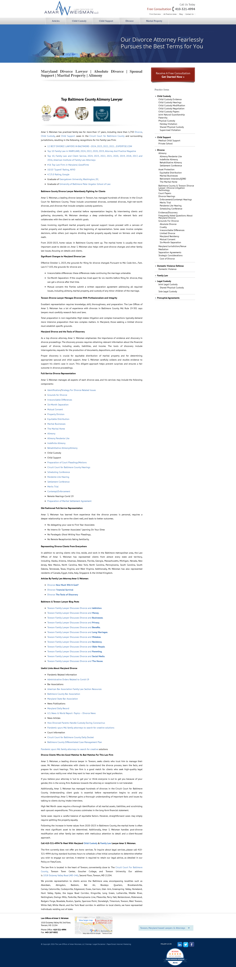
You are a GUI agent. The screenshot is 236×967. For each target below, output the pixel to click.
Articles (56, 21)
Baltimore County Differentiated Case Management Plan (74, 742)
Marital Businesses (169, 175)
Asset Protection (166, 169)
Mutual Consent (167, 239)
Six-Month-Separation (170, 242)
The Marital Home (168, 181)
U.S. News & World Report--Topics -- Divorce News (71, 713)
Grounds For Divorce (168, 220)
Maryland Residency (169, 236)
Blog (181, 14)
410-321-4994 (185, 9)
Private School (165, 143)
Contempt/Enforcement (59, 491)
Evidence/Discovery (168, 212)
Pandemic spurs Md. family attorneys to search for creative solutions (80, 727)
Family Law (162, 275)
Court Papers (164, 193)
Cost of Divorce (167, 258)
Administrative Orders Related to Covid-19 (68, 679)
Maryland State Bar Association (62, 698)
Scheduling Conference (171, 208)
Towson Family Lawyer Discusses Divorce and (73, 622)
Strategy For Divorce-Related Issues (78, 390)
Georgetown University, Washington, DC (79, 179)
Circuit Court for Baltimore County (106, 136)
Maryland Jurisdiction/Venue (172, 246)
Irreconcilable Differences (172, 230)
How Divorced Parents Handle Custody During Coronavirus (76, 722)
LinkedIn (179, 944)
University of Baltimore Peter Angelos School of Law (85, 184)
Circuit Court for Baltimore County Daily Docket (70, 737)
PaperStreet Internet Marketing (119, 944)
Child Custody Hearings (169, 102)
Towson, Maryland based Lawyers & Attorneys (162, 927)
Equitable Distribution (171, 172)
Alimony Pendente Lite (171, 156)
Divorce (130, 21)
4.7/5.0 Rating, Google (58, 174)
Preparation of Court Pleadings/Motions (67, 462)
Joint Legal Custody (168, 284)
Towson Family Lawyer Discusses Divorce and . (74, 608)
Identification (54, 390)
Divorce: (63, 584)
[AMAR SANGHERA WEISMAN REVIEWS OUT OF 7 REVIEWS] (175, 966)
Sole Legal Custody (167, 291)
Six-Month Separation (58, 404)
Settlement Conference (171, 165)
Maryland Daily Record (58, 708)
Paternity (162, 117)
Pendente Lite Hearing (171, 205)
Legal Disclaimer (99, 944)
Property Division (55, 414)
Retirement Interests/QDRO (173, 178)
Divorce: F (60, 589)
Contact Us (189, 14)
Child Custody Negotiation (171, 108)
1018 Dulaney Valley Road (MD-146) (60, 875)
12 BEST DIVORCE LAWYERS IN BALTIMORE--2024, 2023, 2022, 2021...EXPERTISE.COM (89, 146)
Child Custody (79, 21)
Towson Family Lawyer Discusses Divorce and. (74, 641)
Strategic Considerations (170, 255)
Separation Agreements (169, 252)
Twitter (185, 944)
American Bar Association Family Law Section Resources (74, 689)
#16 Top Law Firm (68, 164)
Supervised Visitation (170, 130)
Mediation (163, 249)
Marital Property (154, 21)
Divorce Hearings (166, 196)
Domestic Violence (167, 269)
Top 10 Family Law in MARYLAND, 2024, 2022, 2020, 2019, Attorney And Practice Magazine (91, 151)
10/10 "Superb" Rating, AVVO (61, 169)
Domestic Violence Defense (170, 265)
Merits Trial (165, 202)
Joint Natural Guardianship (171, 114)
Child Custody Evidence (170, 99)
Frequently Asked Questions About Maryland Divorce (175, 216)
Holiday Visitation (168, 123)
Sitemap (88, 944)
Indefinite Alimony (169, 159)
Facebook (191, 944)
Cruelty (163, 227)
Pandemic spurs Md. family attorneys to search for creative (70, 749)
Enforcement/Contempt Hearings (176, 199)
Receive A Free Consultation (173, 75)
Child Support (106, 21)
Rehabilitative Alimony (171, 162)
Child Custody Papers (168, 111)
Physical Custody (166, 120)
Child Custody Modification (171, 105)
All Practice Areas (170, 14)
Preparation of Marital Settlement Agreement (69, 501)
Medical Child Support (169, 140)
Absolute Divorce (168, 224)
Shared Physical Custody (172, 127)
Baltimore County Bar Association (64, 693)
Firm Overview (155, 14)
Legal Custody (164, 281)
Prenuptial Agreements (168, 297)
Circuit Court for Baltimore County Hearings (69, 467)
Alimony (162, 153)
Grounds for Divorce (57, 394)
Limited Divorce (167, 233)
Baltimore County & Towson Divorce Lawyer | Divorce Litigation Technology (176, 188)
